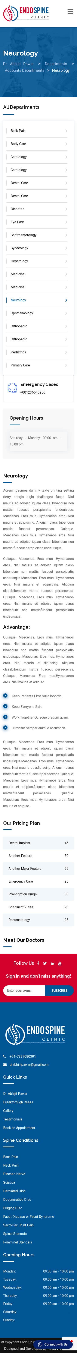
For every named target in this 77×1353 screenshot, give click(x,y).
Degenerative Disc (17, 1200)
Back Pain (18, 131)
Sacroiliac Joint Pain (18, 1225)
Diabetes (17, 209)
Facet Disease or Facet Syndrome (28, 1217)
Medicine (18, 274)
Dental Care (19, 183)
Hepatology (19, 261)
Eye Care (17, 222)
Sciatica (9, 1182)
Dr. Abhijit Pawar (15, 1094)
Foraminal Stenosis (17, 1242)
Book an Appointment (19, 1128)
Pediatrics (18, 352)
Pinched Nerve (14, 1174)
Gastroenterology (24, 235)
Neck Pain (10, 1165)
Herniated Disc (14, 1191)
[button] (53, 1344)
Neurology (18, 300)
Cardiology (19, 157)
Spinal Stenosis (15, 1234)
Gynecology (19, 248)
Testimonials (12, 1119)
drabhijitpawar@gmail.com (29, 1065)
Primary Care (20, 365)
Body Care (18, 144)
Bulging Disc (12, 1208)
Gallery (8, 1111)
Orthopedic (19, 326)
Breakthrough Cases (18, 1102)
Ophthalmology (22, 313)
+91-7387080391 (23, 1056)
